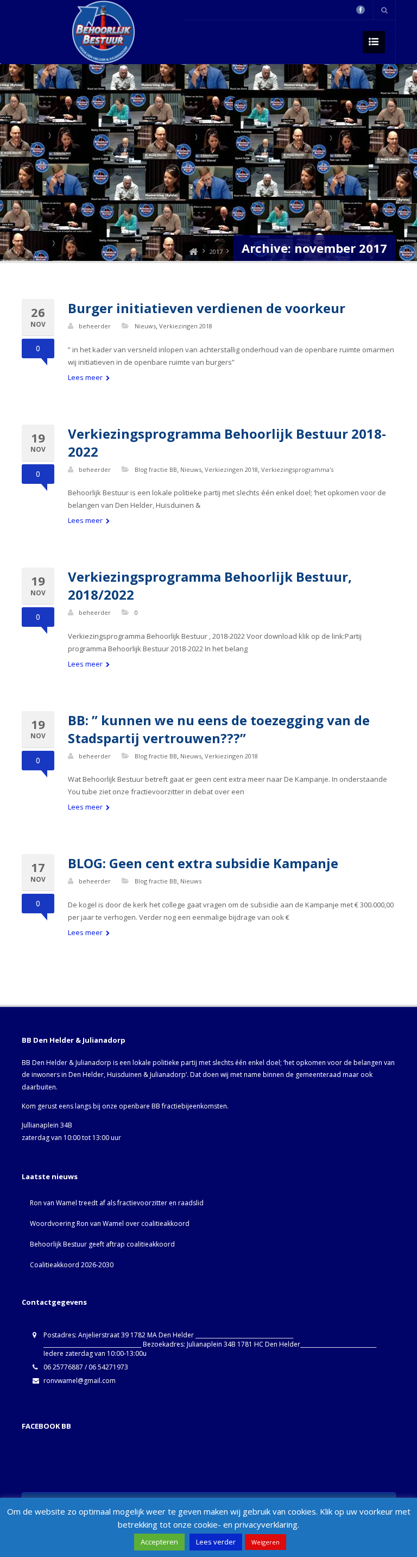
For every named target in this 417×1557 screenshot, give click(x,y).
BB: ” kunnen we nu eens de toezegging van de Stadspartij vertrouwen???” (219, 729)
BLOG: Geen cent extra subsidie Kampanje (203, 863)
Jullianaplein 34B (47, 1125)
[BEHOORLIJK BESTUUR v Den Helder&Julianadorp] (193, 251)
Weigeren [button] (265, 1542)
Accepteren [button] (159, 1542)
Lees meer (86, 377)
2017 (216, 251)
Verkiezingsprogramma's (297, 469)
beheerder (95, 326)
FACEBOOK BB (46, 1426)
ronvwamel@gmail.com (79, 1380)
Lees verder (216, 1542)
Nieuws (145, 326)
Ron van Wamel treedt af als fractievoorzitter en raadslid (117, 1202)
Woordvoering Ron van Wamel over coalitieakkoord (109, 1223)
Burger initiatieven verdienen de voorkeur (206, 308)
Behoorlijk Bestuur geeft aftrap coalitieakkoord (102, 1244)
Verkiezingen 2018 (185, 326)
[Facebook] (360, 9)
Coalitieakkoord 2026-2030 (71, 1264)
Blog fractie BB (156, 469)
